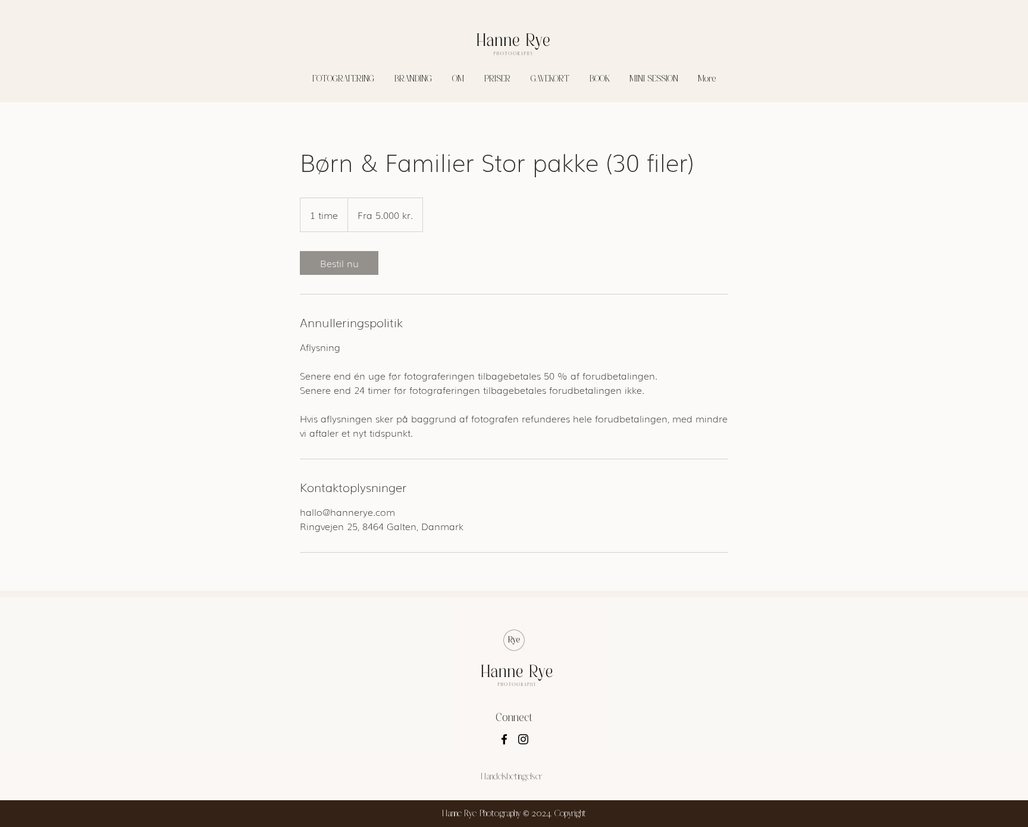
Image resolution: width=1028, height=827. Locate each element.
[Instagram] (523, 739)
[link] (339, 263)
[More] (914, 11)
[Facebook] (504, 739)
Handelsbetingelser (511, 776)
